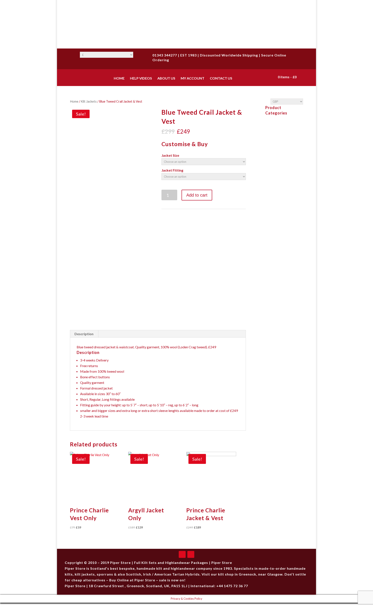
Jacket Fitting (172, 170)
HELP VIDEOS (141, 78)
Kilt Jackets (89, 101)
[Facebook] (182, 554)
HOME (119, 78)
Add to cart (196, 195)
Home (74, 101)
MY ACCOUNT (192, 78)
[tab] (84, 334)
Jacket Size (170, 155)
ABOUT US (166, 78)
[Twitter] (190, 554)
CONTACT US (221, 78)
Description (83, 334)
